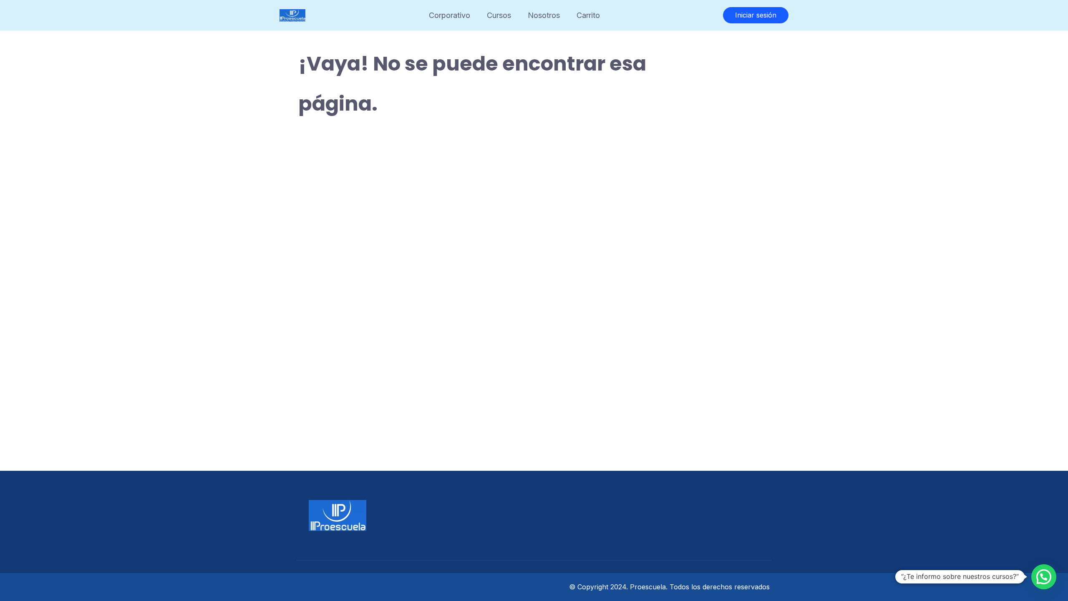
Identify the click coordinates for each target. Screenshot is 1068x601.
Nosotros (544, 15)
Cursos (499, 15)
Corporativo (449, 15)
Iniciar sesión (755, 15)
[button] (1043, 576)
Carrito (588, 15)
